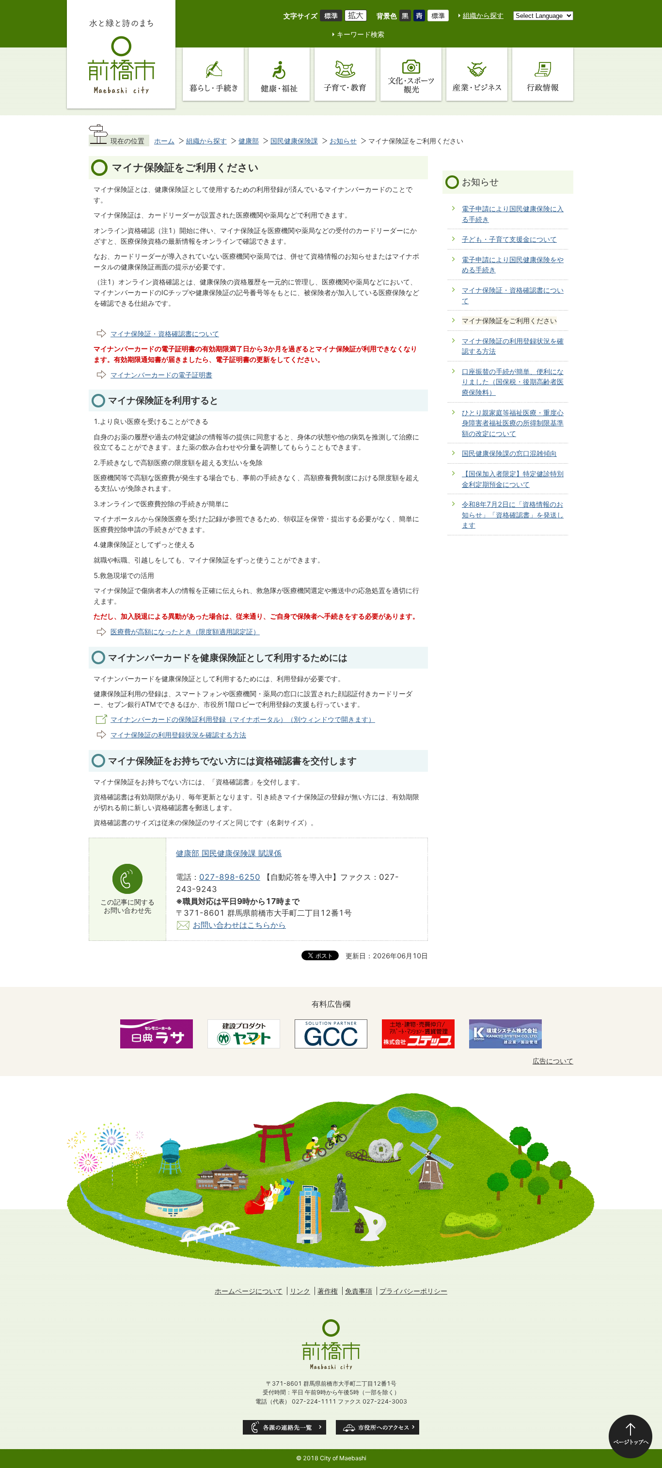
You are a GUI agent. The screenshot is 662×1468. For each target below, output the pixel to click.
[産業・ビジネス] (476, 74)
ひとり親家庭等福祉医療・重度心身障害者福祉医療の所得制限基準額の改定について (513, 422)
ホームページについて (249, 1291)
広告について (553, 1061)
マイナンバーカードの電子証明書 (161, 375)
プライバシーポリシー (413, 1291)
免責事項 (358, 1291)
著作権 (327, 1291)
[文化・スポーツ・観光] (410, 74)
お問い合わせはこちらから (239, 925)
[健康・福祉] (279, 74)
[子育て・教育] (345, 74)
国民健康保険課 (294, 141)
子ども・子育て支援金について (509, 239)
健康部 (248, 141)
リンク (300, 1291)
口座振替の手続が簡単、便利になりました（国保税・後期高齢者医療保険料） (513, 381)
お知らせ (343, 141)
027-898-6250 (229, 877)
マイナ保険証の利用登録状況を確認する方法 (178, 735)
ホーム (164, 141)
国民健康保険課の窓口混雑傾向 (509, 453)
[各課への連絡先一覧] (284, 1427)
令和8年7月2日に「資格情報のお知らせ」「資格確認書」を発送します (513, 514)
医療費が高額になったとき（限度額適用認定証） (185, 631)
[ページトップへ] (630, 1436)
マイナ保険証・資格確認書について (164, 333)
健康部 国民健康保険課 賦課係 (229, 853)
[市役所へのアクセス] (377, 1427)
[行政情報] (542, 74)
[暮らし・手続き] (213, 74)
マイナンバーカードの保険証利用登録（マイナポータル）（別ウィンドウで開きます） (242, 719)
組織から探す (483, 15)
